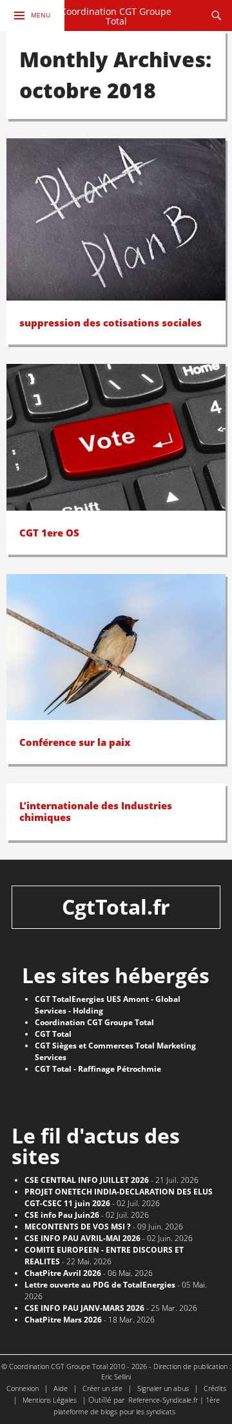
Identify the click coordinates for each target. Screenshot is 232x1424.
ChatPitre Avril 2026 (62, 1273)
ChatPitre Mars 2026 (63, 1319)
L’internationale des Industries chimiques (95, 811)
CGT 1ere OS (49, 532)
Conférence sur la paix (74, 742)
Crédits (215, 1388)
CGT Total (53, 1033)
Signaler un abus (163, 1388)
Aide (60, 1388)
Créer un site (102, 1388)
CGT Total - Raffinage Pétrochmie (98, 1068)
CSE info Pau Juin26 (61, 1214)
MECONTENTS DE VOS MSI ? (77, 1226)
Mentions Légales (50, 1400)
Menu (40, 14)
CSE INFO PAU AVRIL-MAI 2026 (82, 1238)
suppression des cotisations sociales (110, 322)
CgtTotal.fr (116, 906)
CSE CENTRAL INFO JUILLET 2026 (86, 1179)
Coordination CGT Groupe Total (116, 16)
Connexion (22, 1388)
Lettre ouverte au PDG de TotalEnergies (99, 1284)
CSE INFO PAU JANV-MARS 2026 (84, 1307)
